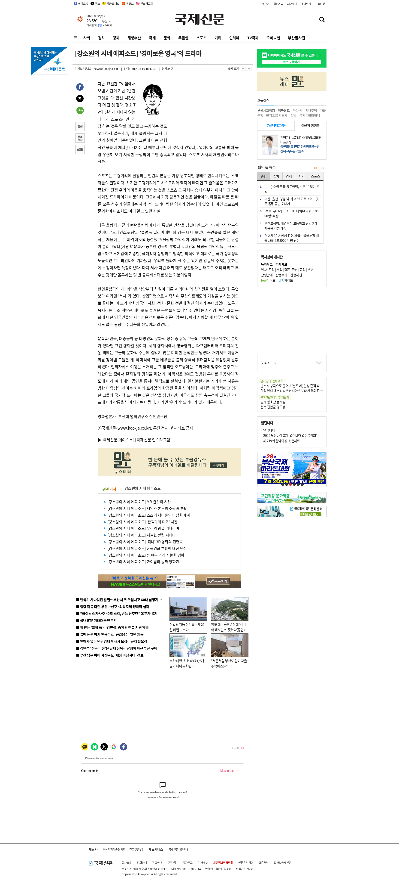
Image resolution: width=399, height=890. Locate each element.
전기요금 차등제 (276, 115)
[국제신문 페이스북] (118, 440)
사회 (86, 37)
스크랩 (80, 150)
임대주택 (311, 110)
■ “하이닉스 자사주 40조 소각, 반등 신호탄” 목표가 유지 (116, 613)
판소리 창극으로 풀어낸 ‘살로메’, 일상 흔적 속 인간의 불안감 (299, 385)
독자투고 (188, 863)
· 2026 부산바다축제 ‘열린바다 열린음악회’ (289, 435)
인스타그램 (146, 4)
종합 (264, 176)
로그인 (265, 4)
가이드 (268, 280)
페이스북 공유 (80, 88)
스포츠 (201, 37)
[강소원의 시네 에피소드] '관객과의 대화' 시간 (143, 521)
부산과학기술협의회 (114, 849)
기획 (218, 37)
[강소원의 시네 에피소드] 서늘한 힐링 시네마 (142, 535)
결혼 (287, 269)
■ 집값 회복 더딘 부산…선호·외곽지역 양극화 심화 (112, 606)
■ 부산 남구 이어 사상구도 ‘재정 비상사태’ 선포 (109, 655)
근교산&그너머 (275, 397)
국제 (152, 37)
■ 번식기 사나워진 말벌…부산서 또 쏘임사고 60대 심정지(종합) (121, 599)
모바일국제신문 (282, 863)
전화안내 (142, 863)
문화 (167, 37)
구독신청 (320, 4)
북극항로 (284, 110)
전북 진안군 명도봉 (272, 406)
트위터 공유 (80, 99)
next (323, 468)
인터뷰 (234, 37)
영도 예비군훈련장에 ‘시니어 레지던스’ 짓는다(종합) (228, 627)
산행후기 (281, 275)
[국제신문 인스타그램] (153, 440)
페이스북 (83, 4)
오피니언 (273, 37)
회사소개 (127, 863)
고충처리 (264, 863)
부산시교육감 (266, 110)
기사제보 (203, 863)
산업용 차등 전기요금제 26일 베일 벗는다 (186, 627)
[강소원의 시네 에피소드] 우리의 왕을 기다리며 (143, 528)
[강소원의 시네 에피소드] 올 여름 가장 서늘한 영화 (146, 555)
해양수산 (134, 37)
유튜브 (129, 4)
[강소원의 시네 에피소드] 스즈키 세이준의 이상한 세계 (149, 515)
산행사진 (296, 275)
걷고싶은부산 (136, 849)
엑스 (97, 4)
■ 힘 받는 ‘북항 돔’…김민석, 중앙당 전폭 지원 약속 (112, 627)
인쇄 (80, 127)
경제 (116, 37)
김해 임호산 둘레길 (272, 402)
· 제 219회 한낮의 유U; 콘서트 (280, 440)
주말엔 (183, 37)
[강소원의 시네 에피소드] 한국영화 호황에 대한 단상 (147, 548)
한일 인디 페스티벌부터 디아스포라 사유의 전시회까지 (296, 390)
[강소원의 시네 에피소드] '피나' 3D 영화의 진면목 (145, 541)
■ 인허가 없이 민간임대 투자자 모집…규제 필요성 (111, 641)
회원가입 (278, 4)
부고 (310, 269)
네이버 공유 (80, 111)
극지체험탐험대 (309, 115)
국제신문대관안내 (178, 849)
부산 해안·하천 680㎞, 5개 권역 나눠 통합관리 (186, 663)
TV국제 (253, 37)
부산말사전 (296, 37)
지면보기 (292, 4)
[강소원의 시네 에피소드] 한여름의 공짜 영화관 (143, 561)
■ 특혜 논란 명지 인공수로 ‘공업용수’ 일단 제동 (109, 634)
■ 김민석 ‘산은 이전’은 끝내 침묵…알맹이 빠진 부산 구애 (116, 648)
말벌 (293, 115)
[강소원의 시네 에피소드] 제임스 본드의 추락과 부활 (147, 508)
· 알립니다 (268, 430)
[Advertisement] (204, 109)
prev (259, 468)
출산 (295, 269)
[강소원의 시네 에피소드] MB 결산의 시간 (139, 501)
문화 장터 (272, 381)
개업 (279, 269)
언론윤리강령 (245, 863)
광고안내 (157, 863)
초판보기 (306, 4)
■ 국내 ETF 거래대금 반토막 (96, 620)
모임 (272, 269)
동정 (302, 269)
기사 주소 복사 (80, 138)
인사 (264, 269)
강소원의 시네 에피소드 (143, 488)
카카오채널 (113, 4)
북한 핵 (297, 110)
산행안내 (266, 275)
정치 (101, 37)
